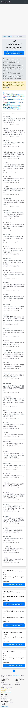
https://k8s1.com (16, 675)
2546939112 (8, 592)
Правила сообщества (6, 687)
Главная (5, 36)
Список (10, 36)
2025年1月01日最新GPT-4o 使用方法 (12, 109)
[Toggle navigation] (25, 2)
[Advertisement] (14, 19)
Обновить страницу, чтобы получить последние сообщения (14, 52)
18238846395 (11, 652)
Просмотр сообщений (14, 584)
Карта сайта (18, 684)
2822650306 (8, 632)
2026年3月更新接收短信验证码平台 (15, 95)
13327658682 (10, 611)
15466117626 (11, 571)
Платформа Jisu (6, 2)
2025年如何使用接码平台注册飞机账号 (12, 105)
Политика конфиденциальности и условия (6, 684)
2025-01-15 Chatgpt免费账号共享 (11, 107)
